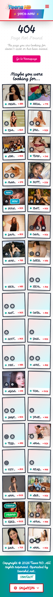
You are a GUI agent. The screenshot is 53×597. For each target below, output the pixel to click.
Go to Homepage (26, 59)
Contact (26, 577)
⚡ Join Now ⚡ (26, 14)
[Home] (19, 6)
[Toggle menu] (47, 6)
